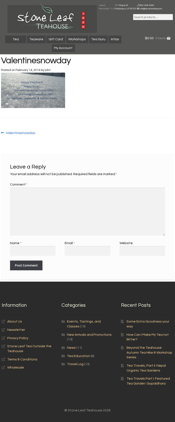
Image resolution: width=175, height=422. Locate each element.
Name (15, 243)
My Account (63, 48)
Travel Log (75, 364)
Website (126, 243)
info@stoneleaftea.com (151, 9)
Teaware (36, 39)
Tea (16, 39)
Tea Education (78, 356)
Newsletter (16, 329)
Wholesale (15, 367)
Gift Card (56, 39)
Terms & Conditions (22, 359)
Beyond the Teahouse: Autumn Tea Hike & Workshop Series (149, 352)
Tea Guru (98, 39)
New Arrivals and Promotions (89, 334)
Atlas (115, 39)
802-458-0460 (147, 5)
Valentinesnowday (20, 133)
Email (70, 243)
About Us (14, 321)
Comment (19, 184)
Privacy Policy (17, 338)
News (71, 347)
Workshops (77, 39)
